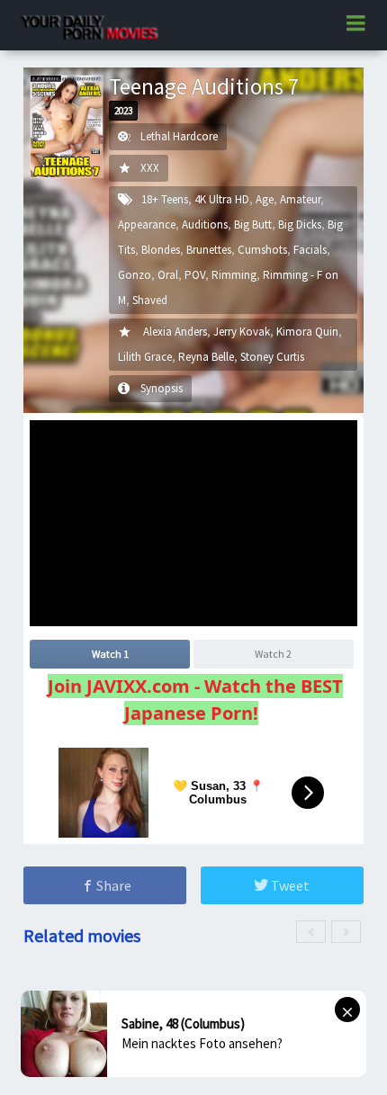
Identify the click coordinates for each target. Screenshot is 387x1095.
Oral (168, 275)
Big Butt (253, 224)
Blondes (160, 249)
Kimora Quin (307, 331)
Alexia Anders (175, 331)
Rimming (234, 275)
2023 (123, 110)
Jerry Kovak (241, 331)
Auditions (205, 224)
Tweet (289, 885)
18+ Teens (164, 199)
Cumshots (262, 249)
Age (265, 199)
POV (194, 275)
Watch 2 (273, 653)
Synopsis (161, 388)
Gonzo (134, 275)
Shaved (149, 300)
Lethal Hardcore (179, 136)
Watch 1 (110, 653)
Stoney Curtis (272, 356)
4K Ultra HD (221, 199)
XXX (149, 167)
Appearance (147, 224)
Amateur (300, 199)
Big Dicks (299, 224)
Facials (310, 249)
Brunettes (208, 249)
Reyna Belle (206, 356)
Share (112, 885)
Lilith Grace (145, 356)
